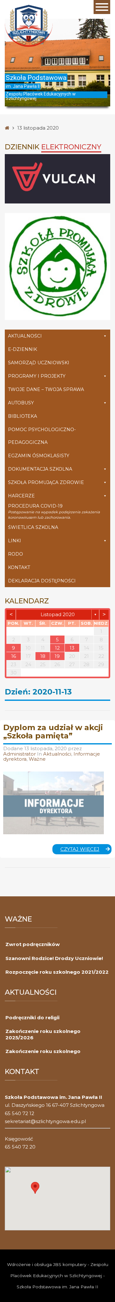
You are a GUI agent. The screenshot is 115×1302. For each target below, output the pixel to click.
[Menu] (102, 7)
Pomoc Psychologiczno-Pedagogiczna (42, 436)
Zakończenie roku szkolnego (42, 1051)
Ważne (37, 759)
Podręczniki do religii (32, 1017)
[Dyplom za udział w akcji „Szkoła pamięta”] (53, 803)
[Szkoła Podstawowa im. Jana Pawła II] (29, 25)
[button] (35, 1187)
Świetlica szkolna (33, 527)
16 (13, 656)
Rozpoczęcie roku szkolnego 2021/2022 (57, 972)
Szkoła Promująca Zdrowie (46, 482)
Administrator (20, 754)
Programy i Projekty (36, 376)
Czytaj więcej (86, 850)
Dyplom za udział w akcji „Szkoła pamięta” (53, 731)
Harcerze (21, 496)
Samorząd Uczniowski (38, 363)
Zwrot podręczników (32, 944)
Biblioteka (22, 416)
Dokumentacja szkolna (40, 469)
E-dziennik (22, 349)
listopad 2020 (58, 614)
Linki (14, 541)
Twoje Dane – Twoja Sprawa (46, 389)
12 (57, 648)
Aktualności (25, 336)
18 (42, 656)
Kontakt (19, 567)
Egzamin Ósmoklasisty (38, 456)
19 (57, 656)
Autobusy (21, 403)
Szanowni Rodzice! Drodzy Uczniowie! (54, 958)
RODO (15, 554)
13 (72, 648)
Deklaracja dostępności (42, 581)
